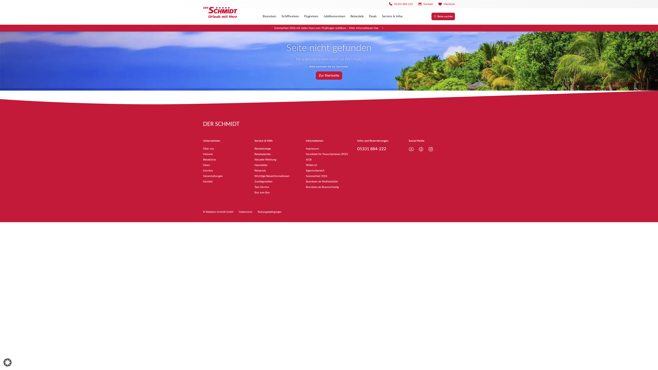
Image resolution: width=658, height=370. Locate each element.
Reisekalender (262, 154)
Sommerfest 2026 (316, 176)
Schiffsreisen (290, 16)
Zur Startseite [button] (329, 75)
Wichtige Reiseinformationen (271, 176)
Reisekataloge (262, 148)
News (206, 165)
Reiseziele (357, 16)
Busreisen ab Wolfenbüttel (322, 181)
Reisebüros (209, 159)
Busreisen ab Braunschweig (322, 187)
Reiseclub (260, 170)
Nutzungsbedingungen (269, 212)
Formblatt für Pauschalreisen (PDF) (327, 154)
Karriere (208, 170)
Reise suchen (445, 16)
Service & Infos (392, 16)
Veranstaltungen (213, 176)
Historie (208, 154)
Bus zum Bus (262, 192)
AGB (309, 159)
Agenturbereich (315, 170)
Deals (373, 16)
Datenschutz (245, 212)
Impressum (312, 148)
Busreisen (269, 16)
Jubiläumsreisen (334, 16)
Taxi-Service (261, 187)
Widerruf (311, 165)
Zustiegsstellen (263, 181)
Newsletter (261, 165)
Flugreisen (311, 16)
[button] (7, 362)
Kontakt (208, 181)
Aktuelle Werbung (265, 159)
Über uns (208, 148)
